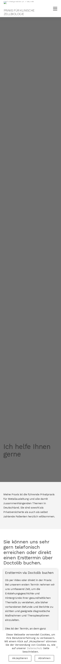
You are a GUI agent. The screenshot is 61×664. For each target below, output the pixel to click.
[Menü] (55, 9)
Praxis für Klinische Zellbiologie (19, 12)
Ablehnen (44, 658)
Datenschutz (34, 648)
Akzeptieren (20, 658)
